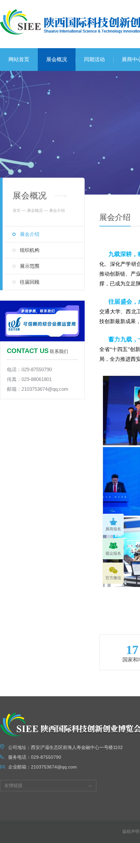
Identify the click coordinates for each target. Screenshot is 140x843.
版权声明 (130, 831)
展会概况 (56, 59)
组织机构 (29, 250)
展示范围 (29, 266)
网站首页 (18, 59)
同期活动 (94, 59)
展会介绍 (29, 234)
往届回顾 (29, 282)
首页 (17, 210)
